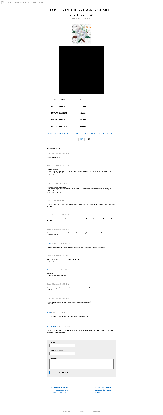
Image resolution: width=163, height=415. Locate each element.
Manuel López (51, 326)
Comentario (53, 358)
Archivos (81, 411)
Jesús (49, 270)
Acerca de (66, 411)
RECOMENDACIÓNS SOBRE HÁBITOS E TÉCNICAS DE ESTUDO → (103, 390)
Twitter (81, 139)
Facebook (74, 139)
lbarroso (49, 243)
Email (89, 139)
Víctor (49, 312)
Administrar (96, 411)
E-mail (56, 350)
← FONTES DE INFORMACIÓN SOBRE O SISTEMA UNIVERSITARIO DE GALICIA (58, 390)
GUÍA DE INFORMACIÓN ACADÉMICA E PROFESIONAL (25, 2)
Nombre (52, 343)
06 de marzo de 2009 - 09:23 (80, 19)
